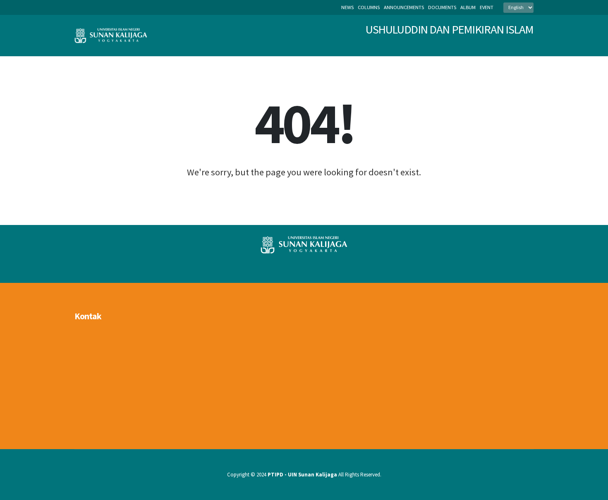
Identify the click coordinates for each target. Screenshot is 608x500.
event (486, 7)
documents (442, 7)
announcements (404, 7)
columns (369, 7)
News (347, 7)
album (468, 7)
